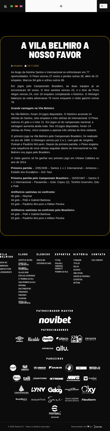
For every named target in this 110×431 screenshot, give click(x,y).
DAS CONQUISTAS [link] (24, 288)
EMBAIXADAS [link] (23, 292)
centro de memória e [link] (81, 276)
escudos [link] (76, 270)
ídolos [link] (76, 266)
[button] (61, 6)
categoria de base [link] (44, 263)
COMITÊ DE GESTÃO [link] (25, 260)
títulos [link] (76, 263)
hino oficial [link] (78, 273)
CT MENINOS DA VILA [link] (25, 279)
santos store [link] (5, 269)
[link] (5, 6)
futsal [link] (58, 260)
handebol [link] (59, 266)
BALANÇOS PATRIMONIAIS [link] (23, 268)
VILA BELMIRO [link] (23, 272)
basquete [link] (59, 268)
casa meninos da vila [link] (26, 282)
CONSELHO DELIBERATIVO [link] (23, 264)
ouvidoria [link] (22, 298)
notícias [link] (76, 283)
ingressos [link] (4, 266)
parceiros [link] (22, 295)
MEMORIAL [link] (22, 285)
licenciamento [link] (6, 272)
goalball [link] (59, 263)
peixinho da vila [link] (61, 272)
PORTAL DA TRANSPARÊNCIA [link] (24, 302)
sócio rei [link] (3, 262)
